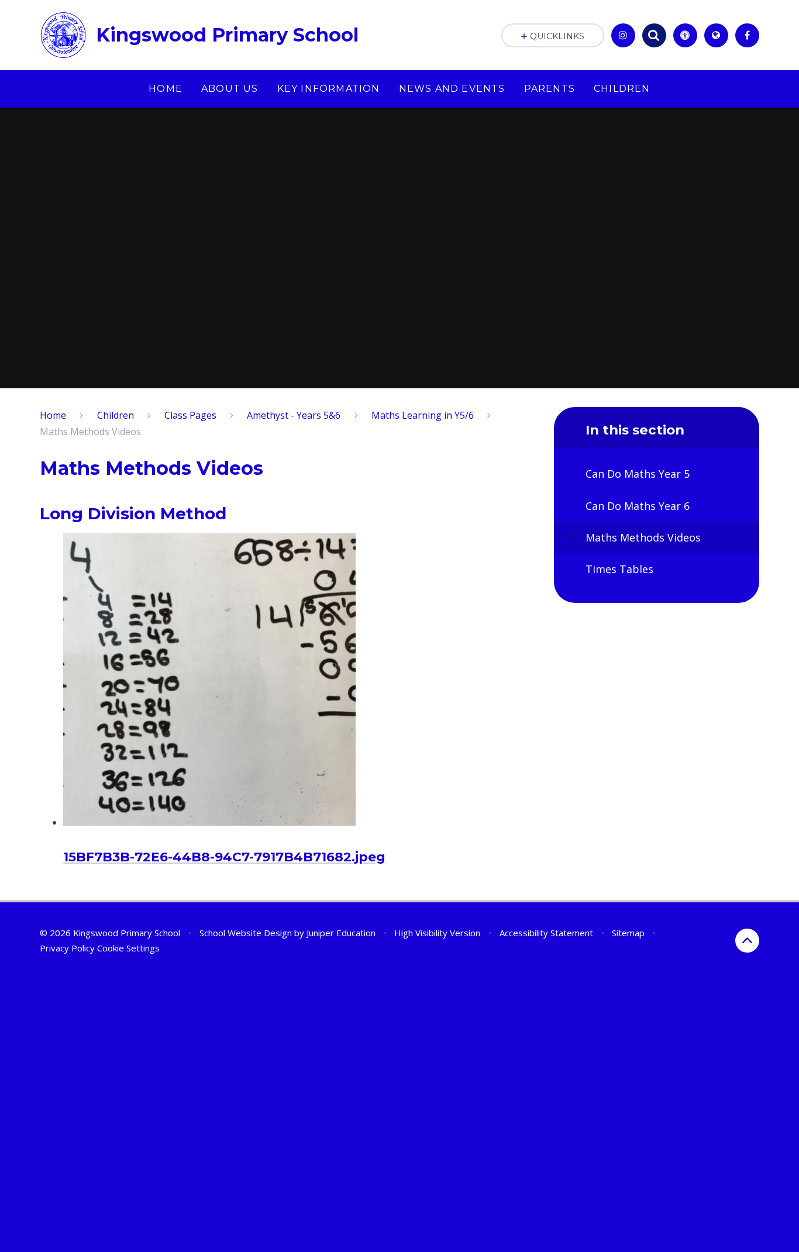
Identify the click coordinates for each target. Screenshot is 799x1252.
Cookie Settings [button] (128, 948)
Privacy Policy (67, 948)
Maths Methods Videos (90, 431)
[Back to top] (747, 941)
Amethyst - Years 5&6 (293, 415)
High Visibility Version (437, 933)
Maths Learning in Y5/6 (422, 415)
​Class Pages (190, 415)
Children (115, 415)
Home (53, 415)
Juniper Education (341, 933)
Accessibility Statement (546, 933)
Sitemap (628, 933)
